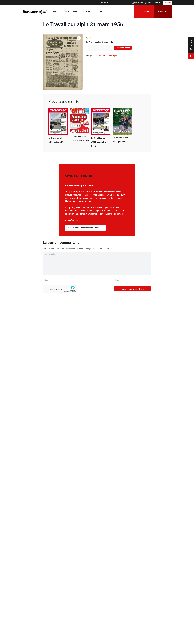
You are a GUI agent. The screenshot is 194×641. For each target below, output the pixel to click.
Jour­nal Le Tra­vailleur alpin (106, 56)
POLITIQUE (57, 12)
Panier (149, 3)
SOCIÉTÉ (76, 12)
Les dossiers (144, 12)
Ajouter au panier (123, 48)
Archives (158, 3)
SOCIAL (67, 12)
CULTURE (99, 12)
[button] (79, 38)
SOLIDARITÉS (87, 12)
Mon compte (138, 3)
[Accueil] (35, 12)
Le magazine (163, 12)
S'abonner (167, 3)
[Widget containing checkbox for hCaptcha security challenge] (60, 289)
